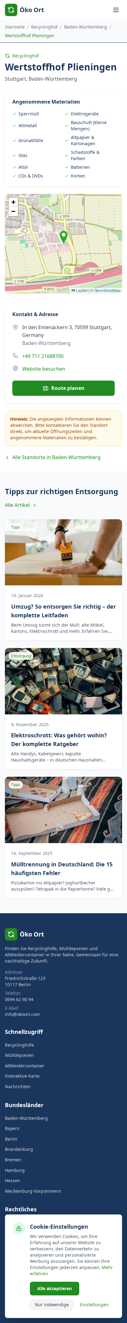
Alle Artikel (17, 505)
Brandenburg (19, 1149)
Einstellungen (94, 1304)
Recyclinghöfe (19, 1045)
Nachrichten (18, 1086)
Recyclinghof (44, 27)
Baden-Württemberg (85, 27)
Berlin (11, 1139)
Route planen (67, 388)
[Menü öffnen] (116, 10)
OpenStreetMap (107, 290)
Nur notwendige (52, 1304)
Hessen (12, 1180)
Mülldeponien (19, 1055)
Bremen (13, 1160)
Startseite (15, 27)
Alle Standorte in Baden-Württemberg (56, 457)
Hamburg (15, 1170)
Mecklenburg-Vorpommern (33, 1191)
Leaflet (81, 290)
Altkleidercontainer (24, 1066)
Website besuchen (43, 368)
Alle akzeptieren (54, 1288)
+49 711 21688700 (42, 356)
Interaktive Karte (22, 1076)
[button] (64, 237)
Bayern (12, 1128)
